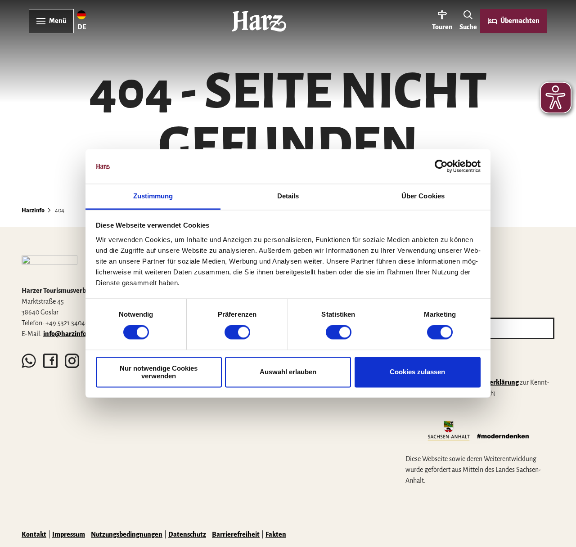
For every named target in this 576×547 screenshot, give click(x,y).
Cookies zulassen (417, 372)
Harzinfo (33, 210)
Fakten (276, 534)
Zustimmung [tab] (153, 196)
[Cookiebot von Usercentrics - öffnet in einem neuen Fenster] (441, 166)
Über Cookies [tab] (423, 196)
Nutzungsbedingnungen (126, 534)
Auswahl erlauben (288, 372)
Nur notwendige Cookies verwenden (159, 372)
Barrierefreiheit (236, 534)
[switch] (237, 332)
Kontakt (34, 534)
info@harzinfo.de (69, 333)
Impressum (68, 534)
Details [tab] (288, 196)
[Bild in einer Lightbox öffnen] (49, 267)
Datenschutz (187, 534)
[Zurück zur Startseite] (259, 21)
